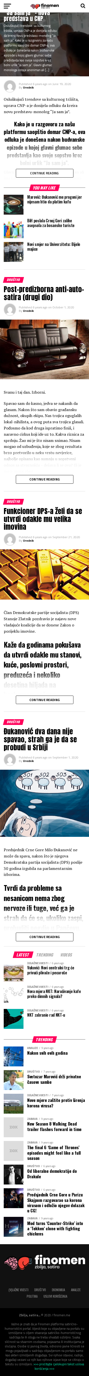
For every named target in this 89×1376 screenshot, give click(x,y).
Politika (32, 1296)
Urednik (28, 87)
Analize (76, 1289)
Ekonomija (58, 1289)
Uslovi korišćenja (55, 1296)
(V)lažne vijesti (18, 1289)
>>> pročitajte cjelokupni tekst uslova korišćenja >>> (58, 1366)
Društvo (40, 1289)
